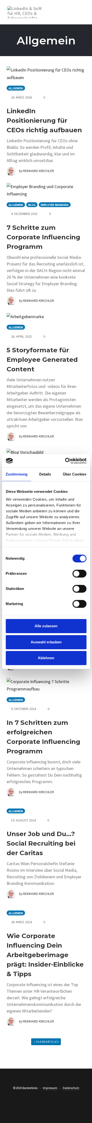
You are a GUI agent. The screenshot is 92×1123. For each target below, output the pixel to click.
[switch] (79, 573)
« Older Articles (46, 1041)
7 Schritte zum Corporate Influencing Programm (43, 237)
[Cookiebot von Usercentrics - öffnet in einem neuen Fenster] (65, 461)
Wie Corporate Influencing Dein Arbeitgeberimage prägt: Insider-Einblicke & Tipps (45, 955)
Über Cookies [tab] (74, 474)
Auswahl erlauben (46, 642)
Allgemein (16, 88)
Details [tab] (45, 474)
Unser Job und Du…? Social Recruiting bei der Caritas (41, 843)
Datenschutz (71, 1088)
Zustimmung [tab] (16, 474)
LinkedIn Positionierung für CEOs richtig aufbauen (44, 120)
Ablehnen (46, 658)
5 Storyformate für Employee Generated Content (42, 359)
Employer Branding (55, 205)
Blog (32, 205)
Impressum (50, 1088)
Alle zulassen (46, 626)
